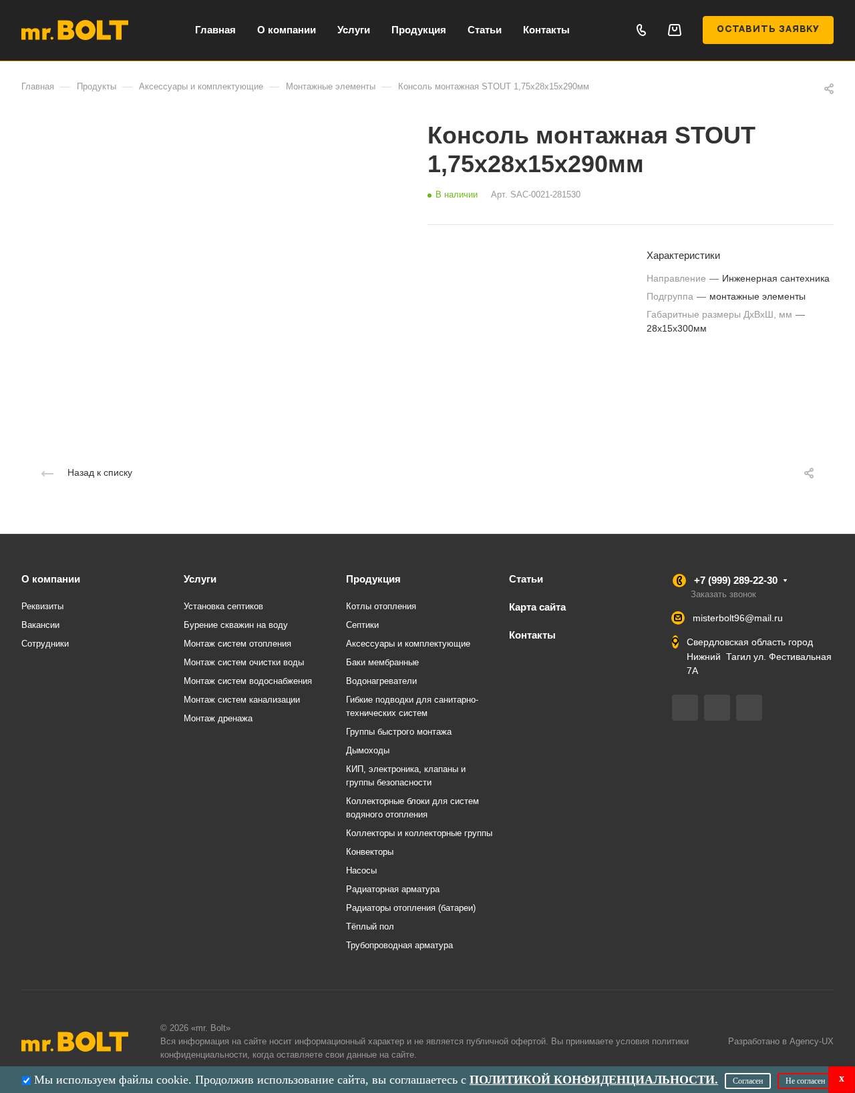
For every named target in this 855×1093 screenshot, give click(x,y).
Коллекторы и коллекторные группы (419, 833)
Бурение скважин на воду (236, 625)
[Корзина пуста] (674, 29)
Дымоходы (367, 750)
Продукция (373, 579)
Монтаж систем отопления (237, 644)
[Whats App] (749, 708)
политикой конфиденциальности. (594, 1079)
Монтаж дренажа (218, 718)
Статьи (526, 579)
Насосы (361, 870)
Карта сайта (537, 607)
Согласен (748, 1081)
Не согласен (805, 1081)
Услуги (200, 579)
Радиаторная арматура (393, 889)
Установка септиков (223, 606)
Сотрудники (45, 644)
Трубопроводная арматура (399, 945)
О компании (50, 579)
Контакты (532, 635)
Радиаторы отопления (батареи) (411, 908)
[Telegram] (685, 708)
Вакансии (40, 625)
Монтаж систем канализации (242, 700)
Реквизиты (42, 606)
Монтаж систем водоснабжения (248, 681)
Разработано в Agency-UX (781, 1041)
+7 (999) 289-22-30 (736, 580)
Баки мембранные (382, 662)
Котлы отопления (381, 606)
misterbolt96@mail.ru (738, 618)
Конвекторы (369, 852)
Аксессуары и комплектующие (408, 644)
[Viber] (717, 708)
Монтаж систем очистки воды (244, 662)
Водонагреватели (381, 681)
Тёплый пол (370, 927)
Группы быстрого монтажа (399, 732)
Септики (362, 625)
